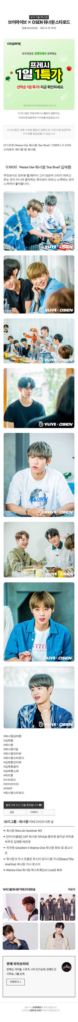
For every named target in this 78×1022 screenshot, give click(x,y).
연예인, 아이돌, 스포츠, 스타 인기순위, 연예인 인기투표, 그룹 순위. (31, 972)
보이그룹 (10, 821)
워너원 (23, 821)
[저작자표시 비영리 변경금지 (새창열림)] (49, 812)
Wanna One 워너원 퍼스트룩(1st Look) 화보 (34, 870)
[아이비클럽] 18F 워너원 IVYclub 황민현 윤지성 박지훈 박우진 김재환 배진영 (39, 839)
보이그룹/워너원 (39, 17)
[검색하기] (73, 4)
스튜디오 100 (35, 1010)
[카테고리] (4, 4)
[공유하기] (17, 812)
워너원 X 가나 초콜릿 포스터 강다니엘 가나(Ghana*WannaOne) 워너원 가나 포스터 (39, 861)
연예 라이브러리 (18, 964)
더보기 (71, 889)
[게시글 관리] (21, 812)
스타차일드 (36, 1007)
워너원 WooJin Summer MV (24, 831)
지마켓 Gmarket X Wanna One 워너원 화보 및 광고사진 (39, 850)
